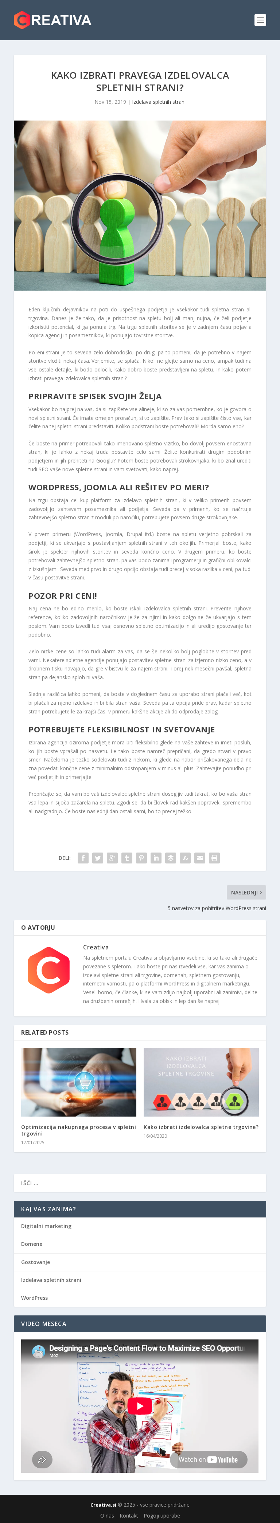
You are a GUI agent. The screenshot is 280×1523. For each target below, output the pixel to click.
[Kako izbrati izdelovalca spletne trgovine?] (201, 1082)
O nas (107, 1515)
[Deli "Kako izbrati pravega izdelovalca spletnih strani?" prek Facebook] (83, 858)
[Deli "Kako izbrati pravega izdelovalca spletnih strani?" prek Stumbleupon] (185, 858)
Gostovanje (35, 1262)
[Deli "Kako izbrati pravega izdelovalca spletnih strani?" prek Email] (199, 858)
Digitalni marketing (46, 1226)
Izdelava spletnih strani (159, 101)
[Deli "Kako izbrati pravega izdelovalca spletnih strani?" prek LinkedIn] (156, 858)
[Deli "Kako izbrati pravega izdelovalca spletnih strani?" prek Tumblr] (127, 858)
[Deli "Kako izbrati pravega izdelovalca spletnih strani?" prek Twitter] (97, 858)
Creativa (96, 947)
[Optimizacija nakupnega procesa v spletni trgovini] (78, 1082)
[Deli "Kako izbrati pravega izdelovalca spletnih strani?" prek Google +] (112, 858)
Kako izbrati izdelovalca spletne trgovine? (201, 1126)
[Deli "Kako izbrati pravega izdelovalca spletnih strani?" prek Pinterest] (141, 858)
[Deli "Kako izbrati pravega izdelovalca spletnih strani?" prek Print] (214, 858)
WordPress (34, 1297)
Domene (31, 1243)
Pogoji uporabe (162, 1515)
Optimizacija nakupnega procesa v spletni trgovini (78, 1130)
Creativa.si (103, 1505)
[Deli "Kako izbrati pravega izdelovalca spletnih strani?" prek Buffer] (170, 858)
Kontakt (129, 1515)
